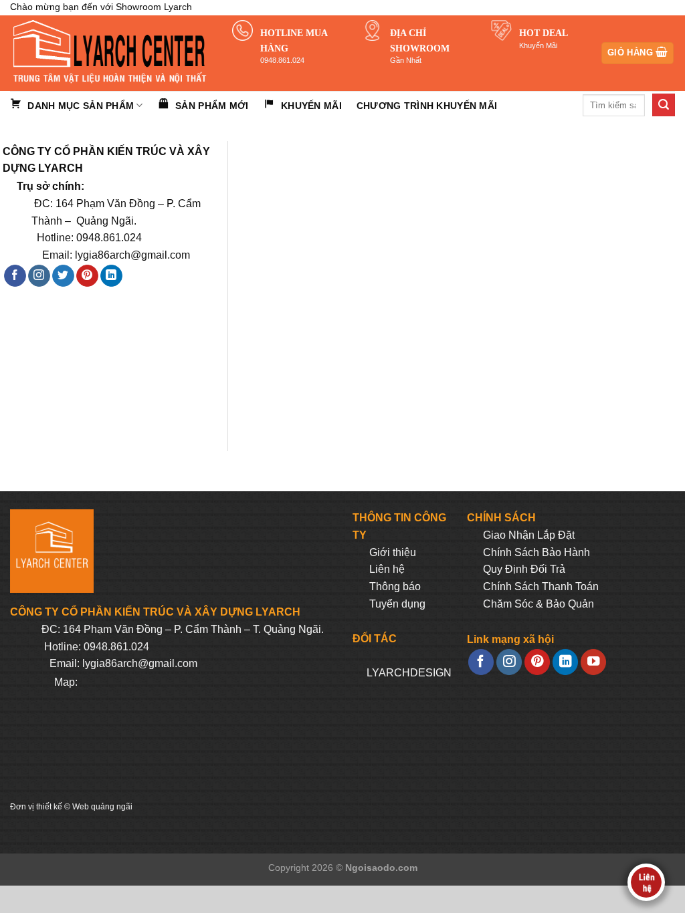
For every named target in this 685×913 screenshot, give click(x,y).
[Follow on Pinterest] (87, 276)
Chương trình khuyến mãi (427, 105)
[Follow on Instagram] (39, 276)
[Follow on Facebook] (15, 276)
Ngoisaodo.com (381, 867)
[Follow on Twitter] (63, 276)
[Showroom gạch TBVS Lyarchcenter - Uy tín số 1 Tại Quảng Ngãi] (111, 53)
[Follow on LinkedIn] (111, 276)
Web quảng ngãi (102, 806)
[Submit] (663, 105)
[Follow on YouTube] (593, 662)
